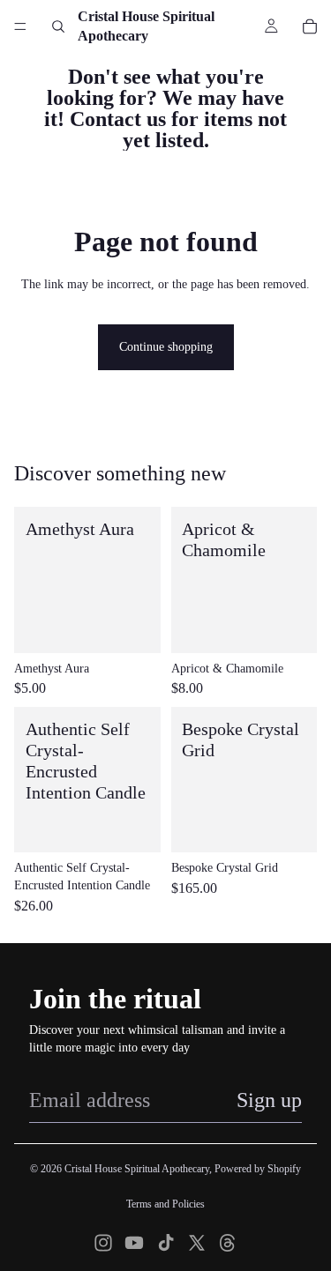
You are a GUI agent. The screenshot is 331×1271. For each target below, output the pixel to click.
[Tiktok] (166, 1242)
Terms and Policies (165, 1204)
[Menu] (20, 26)
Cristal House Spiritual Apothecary (136, 1169)
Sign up (269, 1100)
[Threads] (227, 1242)
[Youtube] (134, 1242)
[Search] (58, 26)
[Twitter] (196, 1242)
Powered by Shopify (257, 1169)
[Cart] (309, 26)
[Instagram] (103, 1242)
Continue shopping (166, 346)
